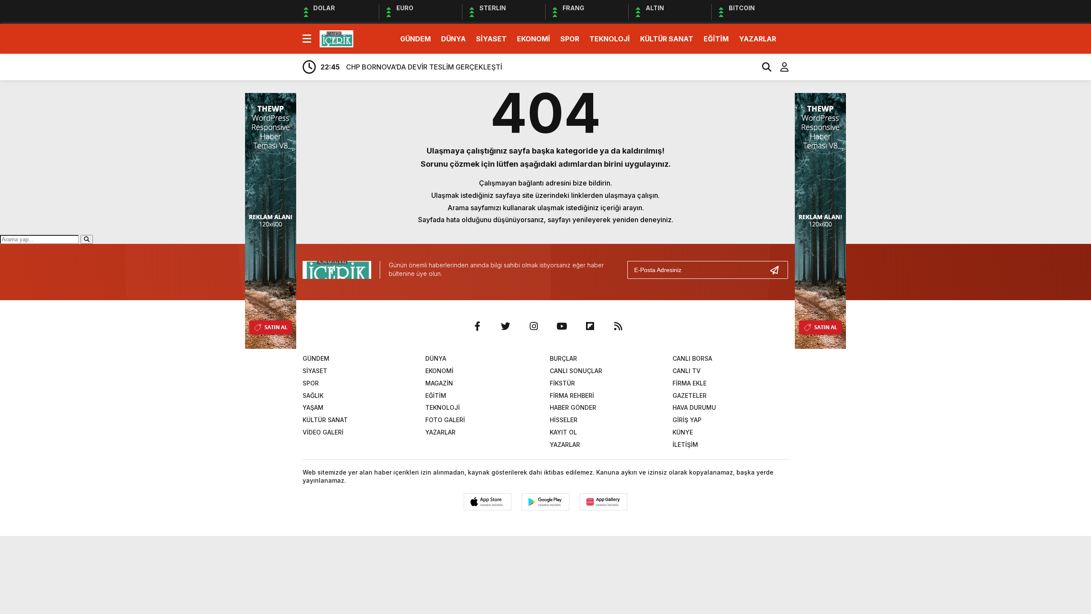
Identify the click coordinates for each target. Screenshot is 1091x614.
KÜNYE (682, 432)
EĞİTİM (716, 39)
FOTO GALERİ (445, 419)
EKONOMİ (533, 39)
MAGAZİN (439, 383)
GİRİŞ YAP (686, 419)
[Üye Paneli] (779, 67)
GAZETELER (689, 395)
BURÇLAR (563, 358)
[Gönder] (778, 270)
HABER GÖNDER (573, 407)
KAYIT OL (563, 432)
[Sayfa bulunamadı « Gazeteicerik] (336, 38)
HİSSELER (563, 419)
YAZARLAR (757, 39)
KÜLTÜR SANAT (666, 39)
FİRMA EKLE (689, 383)
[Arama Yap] (762, 67)
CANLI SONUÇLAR (576, 370)
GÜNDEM (415, 39)
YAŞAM (313, 407)
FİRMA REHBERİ (572, 395)
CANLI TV (686, 370)
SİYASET (491, 39)
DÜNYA (453, 39)
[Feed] (618, 326)
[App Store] (487, 501)
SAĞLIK (313, 395)
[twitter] (505, 326)
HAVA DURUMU (694, 407)
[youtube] (562, 326)
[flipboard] (590, 326)
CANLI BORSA (692, 358)
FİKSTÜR (562, 383)
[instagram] (534, 326)
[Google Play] (545, 501)
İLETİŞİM (685, 444)
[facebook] (477, 326)
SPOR (569, 39)
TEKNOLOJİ (609, 39)
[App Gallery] (603, 501)
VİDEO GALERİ (323, 432)
